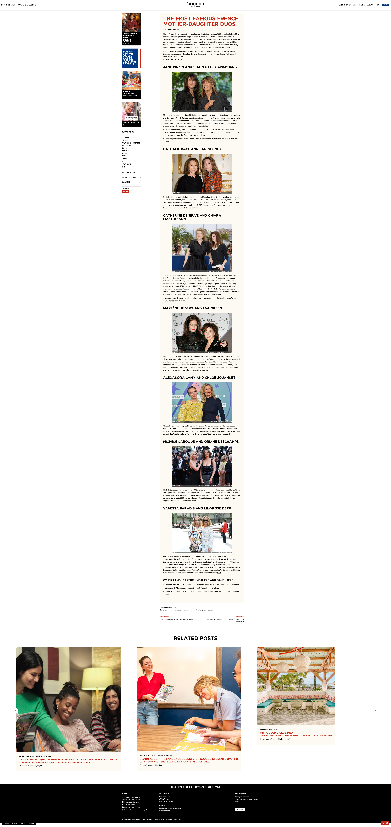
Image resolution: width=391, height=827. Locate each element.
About (370, 5)
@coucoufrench (129, 804)
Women (179, 610)
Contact (149, 819)
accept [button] (31, 823)
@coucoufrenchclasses (132, 797)
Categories (128, 132)
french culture (197, 610)
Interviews (126, 164)
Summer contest (347, 5)
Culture (125, 140)
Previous (15, 710)
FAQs (217, 787)
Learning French (129, 138)
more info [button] (23, 823)
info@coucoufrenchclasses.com (170, 808)
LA (123, 170)
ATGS (179, 819)
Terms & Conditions (166, 819)
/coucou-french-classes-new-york (135, 810)
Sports (125, 156)
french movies (187, 610)
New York (164, 793)
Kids (123, 161)
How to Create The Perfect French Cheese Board (176, 619)
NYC (123, 167)
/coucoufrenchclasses (131, 802)
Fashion (125, 150)
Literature (127, 145)
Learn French (8, 5)
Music (124, 153)
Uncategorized (128, 172)
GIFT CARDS (200, 787)
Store (362, 5)
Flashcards (177, 787)
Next (375, 710)
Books (189, 787)
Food (124, 148)
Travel (125, 158)
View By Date (129, 177)
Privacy (156, 819)
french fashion (208, 610)
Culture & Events (27, 5)
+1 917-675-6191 (164, 810)
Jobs (210, 787)
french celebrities (170, 610)
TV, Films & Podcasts (131, 143)
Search (126, 182)
